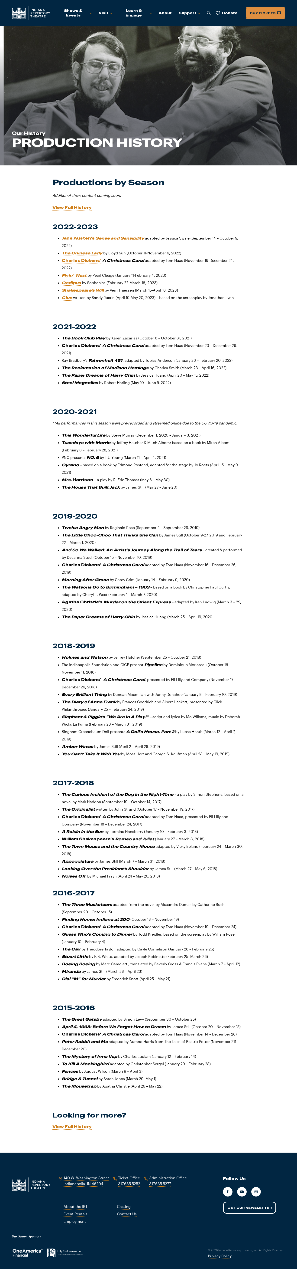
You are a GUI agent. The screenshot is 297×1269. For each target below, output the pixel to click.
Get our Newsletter (249, 1207)
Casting (124, 1206)
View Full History (72, 207)
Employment (75, 1221)
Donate (230, 13)
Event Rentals (75, 1214)
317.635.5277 (160, 1183)
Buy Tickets (263, 13)
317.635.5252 (129, 1183)
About (165, 13)
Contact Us (127, 1214)
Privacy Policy (220, 1256)
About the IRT (75, 1206)
